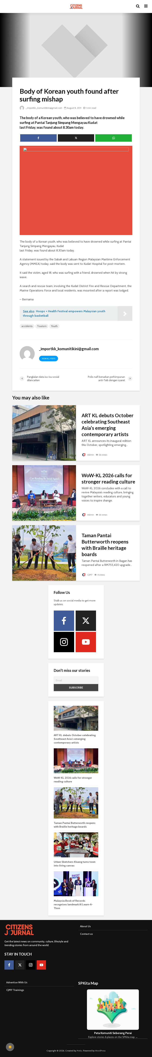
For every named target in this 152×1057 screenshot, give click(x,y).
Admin (90, 454)
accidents (27, 326)
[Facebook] (64, 621)
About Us (85, 926)
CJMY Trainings (15, 990)
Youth (54, 326)
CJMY (89, 574)
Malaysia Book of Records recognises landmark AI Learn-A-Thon (73, 904)
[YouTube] (86, 642)
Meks (79, 1050)
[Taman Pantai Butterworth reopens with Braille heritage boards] (44, 552)
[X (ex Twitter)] (86, 621)
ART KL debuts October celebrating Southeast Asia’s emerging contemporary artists (107, 424)
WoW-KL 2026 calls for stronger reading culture (108, 478)
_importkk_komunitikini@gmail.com (43, 107)
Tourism (42, 326)
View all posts (48, 358)
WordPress (100, 1050)
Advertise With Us (16, 982)
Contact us (86, 934)
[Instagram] (64, 642)
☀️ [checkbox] (10, 1047)
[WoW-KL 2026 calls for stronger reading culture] (44, 492)
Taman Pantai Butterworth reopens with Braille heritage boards (105, 544)
